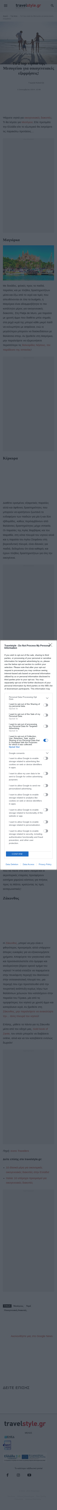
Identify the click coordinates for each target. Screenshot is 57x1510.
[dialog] (28, 755)
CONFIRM (17, 854)
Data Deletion (12, 864)
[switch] (45, 705)
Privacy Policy (45, 864)
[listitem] (28, 698)
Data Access (28, 864)
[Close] (51, 646)
